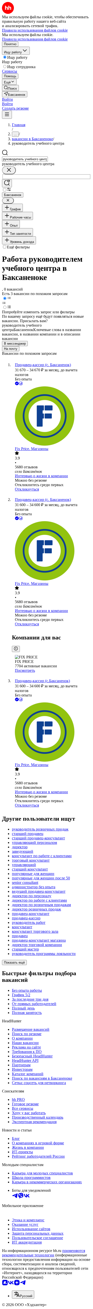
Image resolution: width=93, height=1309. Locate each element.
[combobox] (25, 159)
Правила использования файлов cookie (35, 39)
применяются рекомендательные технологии (43, 1253)
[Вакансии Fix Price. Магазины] (51, 416)
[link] (10, 88)
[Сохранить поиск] (7, 183)
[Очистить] (9, 170)
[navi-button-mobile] (7, 115)
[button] (7, 99)
